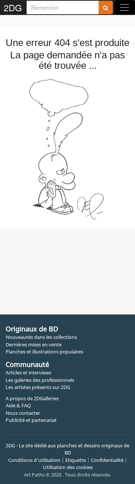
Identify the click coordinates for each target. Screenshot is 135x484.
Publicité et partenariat (31, 420)
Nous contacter (23, 413)
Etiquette (75, 460)
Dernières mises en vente (34, 344)
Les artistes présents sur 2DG (38, 387)
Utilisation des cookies (68, 467)
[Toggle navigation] (124, 7)
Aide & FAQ (18, 405)
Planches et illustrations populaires (44, 351)
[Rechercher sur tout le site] (106, 7)
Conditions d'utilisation (34, 460)
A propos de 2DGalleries (32, 398)
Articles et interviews (28, 372)
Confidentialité (107, 460)
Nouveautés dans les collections (41, 337)
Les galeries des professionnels (40, 380)
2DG (13, 7)
